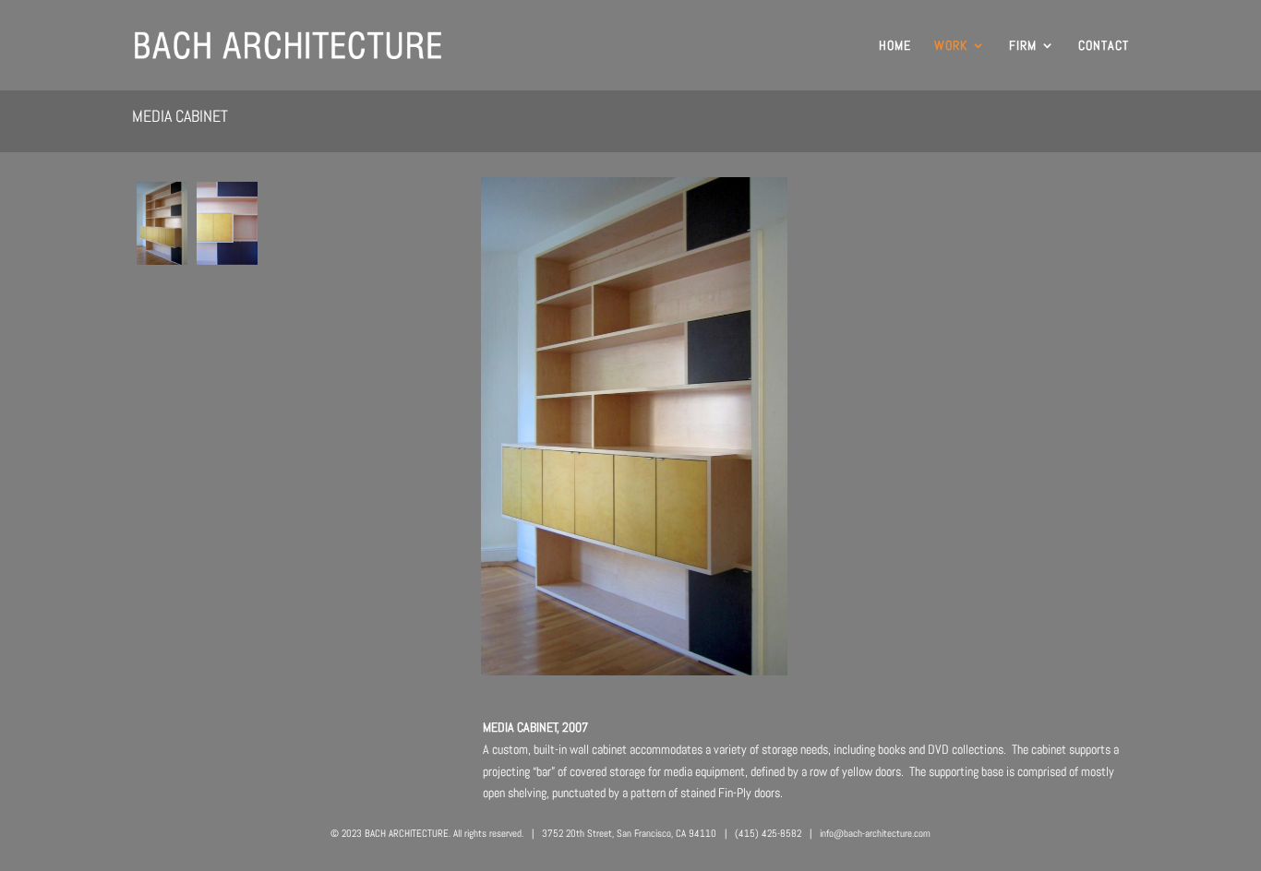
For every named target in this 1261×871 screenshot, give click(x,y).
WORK (950, 46)
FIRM (1023, 46)
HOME (895, 46)
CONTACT (1103, 46)
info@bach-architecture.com (875, 833)
